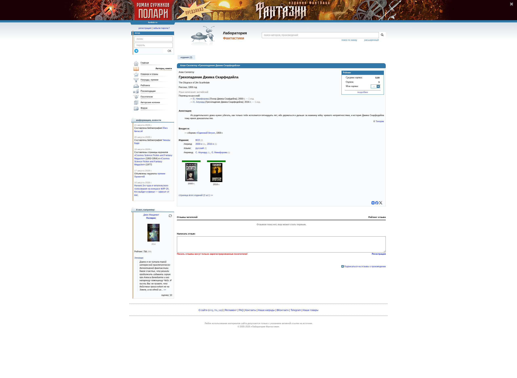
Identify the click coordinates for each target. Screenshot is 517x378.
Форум (144, 108)
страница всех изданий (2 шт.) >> (196, 195)
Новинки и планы (149, 74)
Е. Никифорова (201, 98)
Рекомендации (148, 91)
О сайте (203, 310)
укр (220, 310)
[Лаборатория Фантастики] (203, 36)
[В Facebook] (376, 202)
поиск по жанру (349, 40)
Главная (145, 63)
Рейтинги (145, 85)
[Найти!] (382, 35)
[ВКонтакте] (373, 202)
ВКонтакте (283, 310)
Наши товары (310, 310)
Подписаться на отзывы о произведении (365, 266)
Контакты (250, 310)
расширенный (371, 40)
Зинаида (138, 258)
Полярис (151, 218)
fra (215, 310)
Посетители (147, 96)
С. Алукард (199, 102)
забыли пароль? (161, 28)
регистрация (145, 28)
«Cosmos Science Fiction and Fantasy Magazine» (152, 161)
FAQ (241, 310)
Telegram (296, 310)
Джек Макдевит (151, 215)
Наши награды (266, 310)
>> (165, 289)
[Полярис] (153, 241)
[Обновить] (170, 217)
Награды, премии (149, 80)
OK (167, 50)
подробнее (362, 92)
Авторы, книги (164, 68)
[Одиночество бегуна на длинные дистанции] (216, 181)
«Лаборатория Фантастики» (265, 326)
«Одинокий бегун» (205, 133)
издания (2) (186, 57)
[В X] (380, 202)
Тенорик (380, 121)
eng (211, 310)
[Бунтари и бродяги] (191, 180)
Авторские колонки (150, 102)
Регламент (231, 310)
